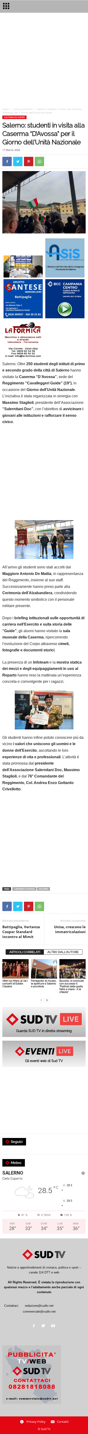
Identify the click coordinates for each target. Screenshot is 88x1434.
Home (5, 109)
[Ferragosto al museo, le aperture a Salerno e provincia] (44, 969)
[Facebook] (35, 1326)
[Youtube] (53, 1326)
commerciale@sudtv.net (39, 1311)
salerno (43, 888)
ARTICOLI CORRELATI (24, 952)
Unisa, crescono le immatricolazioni (70, 929)
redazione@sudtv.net (39, 1305)
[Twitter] (44, 1326)
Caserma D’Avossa (24, 888)
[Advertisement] (44, 61)
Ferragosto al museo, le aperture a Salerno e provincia (43, 983)
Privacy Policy (36, 1421)
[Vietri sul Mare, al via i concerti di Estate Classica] (15, 969)
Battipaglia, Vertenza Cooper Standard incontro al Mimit (21, 931)
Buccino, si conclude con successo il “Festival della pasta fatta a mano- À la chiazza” (71, 986)
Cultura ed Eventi (23, 109)
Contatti (63, 1421)
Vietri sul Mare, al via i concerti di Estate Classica (15, 983)
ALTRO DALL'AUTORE (63, 952)
